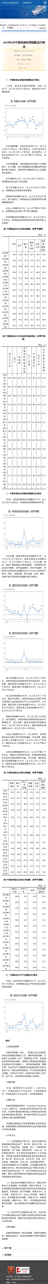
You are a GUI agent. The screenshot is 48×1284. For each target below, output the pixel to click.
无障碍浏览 (27, 3)
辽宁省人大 (24, 25)
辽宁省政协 (42, 25)
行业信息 (10, 27)
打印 (25, 68)
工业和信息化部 (13, 25)
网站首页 (3, 25)
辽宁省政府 (33, 25)
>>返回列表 (42, 28)
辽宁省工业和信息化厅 (10, 3)
